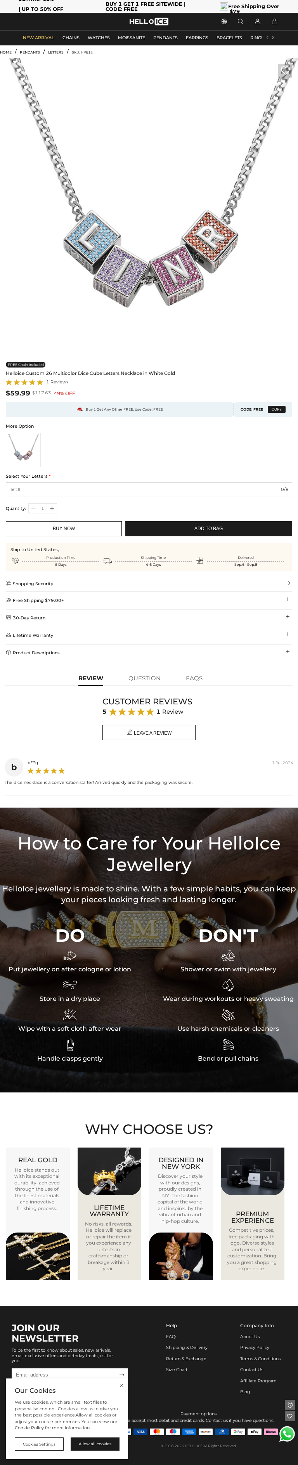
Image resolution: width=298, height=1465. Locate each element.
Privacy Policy (254, 1347)
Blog (245, 1391)
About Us (250, 1336)
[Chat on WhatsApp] (287, 1434)
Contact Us (251, 1369)
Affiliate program (258, 1381)
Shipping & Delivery (187, 1347)
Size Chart (176, 1369)
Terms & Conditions (260, 1358)
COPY (277, 409)
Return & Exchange (186, 1358)
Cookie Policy (29, 1427)
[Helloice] (149, 21)
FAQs (171, 1336)
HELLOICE (194, 1446)
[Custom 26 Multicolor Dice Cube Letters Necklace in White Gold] (23, 450)
